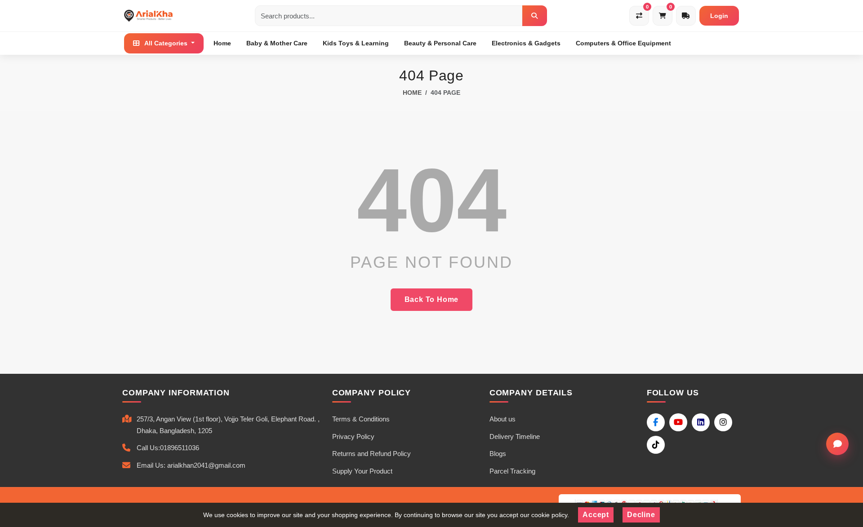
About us (502, 419)
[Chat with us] (837, 444)
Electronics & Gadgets (526, 43)
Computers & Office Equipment (623, 43)
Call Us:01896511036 (168, 448)
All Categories (166, 43)
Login (719, 15)
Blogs (497, 453)
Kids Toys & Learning (356, 43)
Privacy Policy (353, 436)
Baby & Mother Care (276, 43)
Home (222, 43)
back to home (432, 299)
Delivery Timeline (514, 436)
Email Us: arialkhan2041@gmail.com (191, 465)
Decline (641, 514)
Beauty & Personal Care (440, 43)
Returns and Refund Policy (371, 453)
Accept (596, 514)
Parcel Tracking (512, 471)
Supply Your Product (362, 471)
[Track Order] (686, 16)
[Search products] (534, 15)
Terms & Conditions (361, 419)
